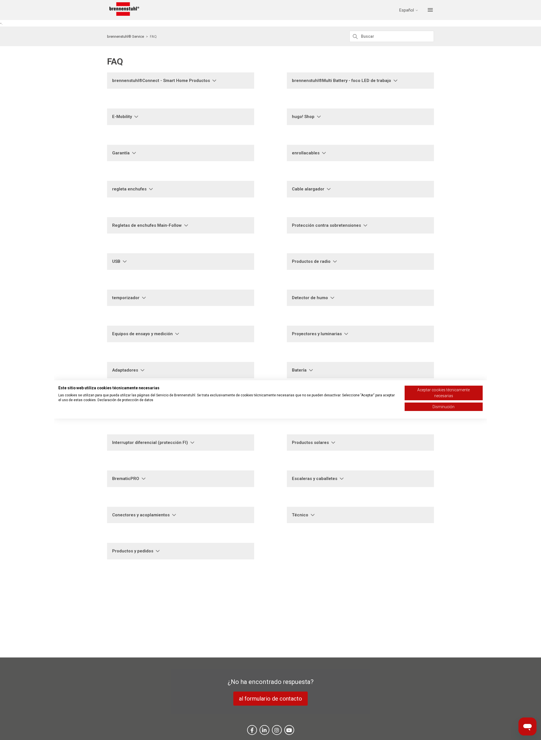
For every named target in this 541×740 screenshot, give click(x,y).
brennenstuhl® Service (125, 36)
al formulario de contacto (270, 698)
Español (407, 10)
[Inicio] (123, 14)
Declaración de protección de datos (125, 400)
